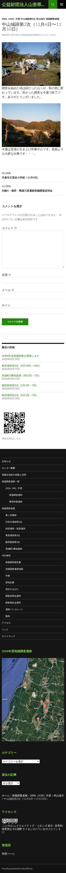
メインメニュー (61, 4)
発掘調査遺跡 (15, 495)
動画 (8, 616)
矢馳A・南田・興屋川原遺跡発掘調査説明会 (27, 188)
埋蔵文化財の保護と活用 (14, 474)
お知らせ (6, 461)
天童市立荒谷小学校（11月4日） (21, 175)
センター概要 (8, 468)
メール (8, 290)
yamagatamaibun (30, 34)
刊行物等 (6, 555)
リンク (5, 629)
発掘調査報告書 (13, 562)
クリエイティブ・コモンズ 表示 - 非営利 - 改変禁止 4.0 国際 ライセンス (33, 827)
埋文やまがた (12, 589)
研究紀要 (10, 582)
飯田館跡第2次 (13, 542)
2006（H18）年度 (11, 18)
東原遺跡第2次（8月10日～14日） (21, 365)
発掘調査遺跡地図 (14, 569)
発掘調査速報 (52, 18)
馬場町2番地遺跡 (14, 548)
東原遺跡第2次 (13, 535)
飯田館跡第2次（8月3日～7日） (20, 385)
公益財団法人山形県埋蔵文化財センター (25, 4)
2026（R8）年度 (14, 488)
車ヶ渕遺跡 (11, 515)
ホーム (6, 795)
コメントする (49, 34)
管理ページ (8, 853)
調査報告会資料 (13, 602)
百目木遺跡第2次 (14, 521)
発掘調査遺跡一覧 (10, 481)
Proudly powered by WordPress (17, 868)
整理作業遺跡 (15, 501)
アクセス (6, 622)
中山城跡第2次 (28, 18)
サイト (6, 305)
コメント (9, 228)
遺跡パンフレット (14, 609)
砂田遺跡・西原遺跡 (15, 528)
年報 (8, 575)
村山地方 (40, 18)
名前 (6, 274)
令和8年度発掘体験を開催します (20, 355)
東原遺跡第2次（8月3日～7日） (20, 395)
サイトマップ (8, 636)
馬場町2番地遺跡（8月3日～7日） (21, 375)
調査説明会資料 (13, 595)
